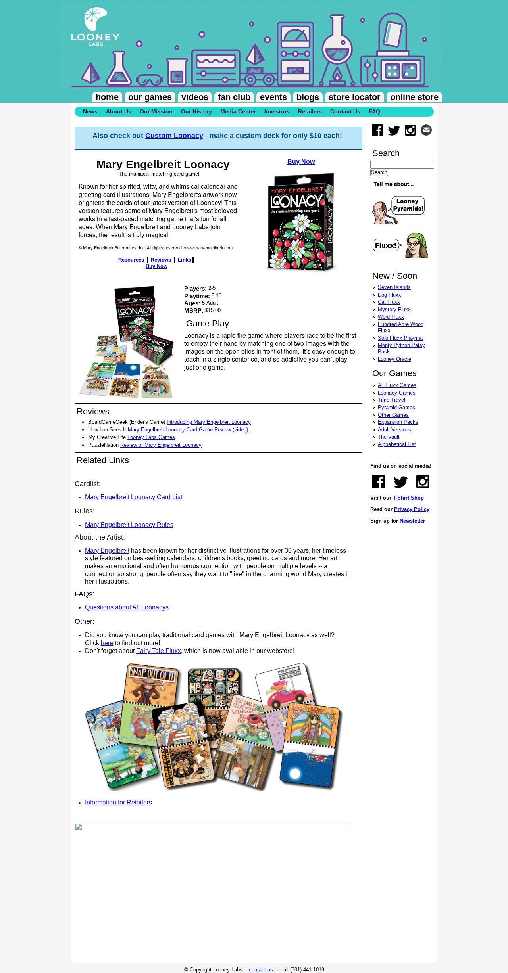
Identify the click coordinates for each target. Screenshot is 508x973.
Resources (131, 260)
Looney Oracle (394, 359)
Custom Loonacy (174, 136)
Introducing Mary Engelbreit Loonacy (209, 422)
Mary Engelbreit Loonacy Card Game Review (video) (188, 430)
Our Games (150, 97)
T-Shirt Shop (408, 498)
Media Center (238, 111)
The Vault (389, 437)
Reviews (161, 260)
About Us (118, 111)
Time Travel (391, 400)
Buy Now (301, 161)
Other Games (393, 415)
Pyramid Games (396, 407)
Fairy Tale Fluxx (158, 650)
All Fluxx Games (397, 385)
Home (107, 97)
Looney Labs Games (151, 437)
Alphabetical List (397, 444)
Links (184, 260)
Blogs (307, 97)
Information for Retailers (118, 802)
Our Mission (156, 111)
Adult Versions (394, 430)
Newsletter (412, 521)
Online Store (414, 97)
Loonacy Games (397, 393)
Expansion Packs (398, 422)
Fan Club (234, 97)
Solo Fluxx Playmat (400, 338)
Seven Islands (394, 287)
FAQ (374, 111)
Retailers (310, 111)
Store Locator (355, 97)
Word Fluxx (391, 317)
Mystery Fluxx (394, 309)
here (107, 643)
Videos (194, 97)
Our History (196, 111)
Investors (277, 111)
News (90, 111)
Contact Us (345, 111)
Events (273, 97)
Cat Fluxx (389, 302)
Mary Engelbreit (107, 550)
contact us (261, 970)
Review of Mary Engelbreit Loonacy (161, 445)
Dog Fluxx (389, 295)
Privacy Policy (411, 509)
